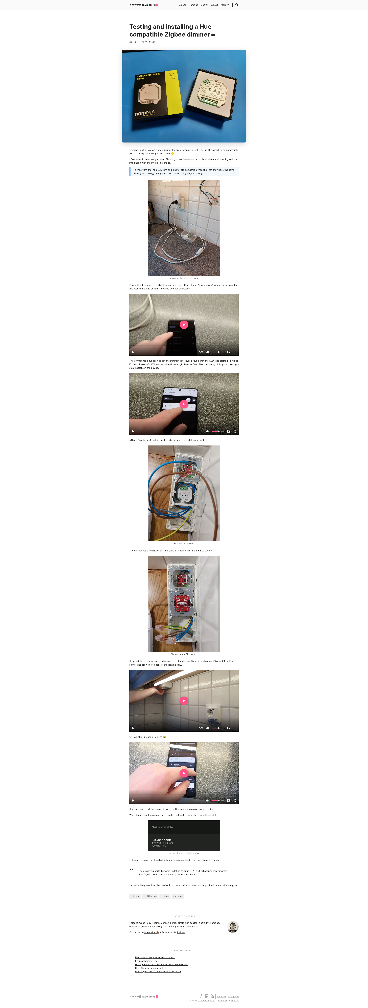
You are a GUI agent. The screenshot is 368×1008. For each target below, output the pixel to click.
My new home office (146, 961)
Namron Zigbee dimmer (159, 150)
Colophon (233, 996)
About (214, 4)
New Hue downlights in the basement (155, 957)
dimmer (179, 896)
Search (204, 4)
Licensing (223, 1000)
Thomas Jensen (160, 922)
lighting (134, 42)
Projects (181, 4)
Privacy (235, 1000)
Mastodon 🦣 (151, 932)
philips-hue (151, 896)
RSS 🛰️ (181, 932)
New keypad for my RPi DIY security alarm (158, 971)
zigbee (166, 896)
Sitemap (221, 996)
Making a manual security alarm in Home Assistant (161, 964)
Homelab (193, 4)
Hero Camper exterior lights (149, 968)
